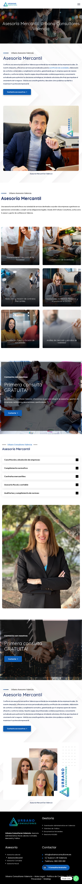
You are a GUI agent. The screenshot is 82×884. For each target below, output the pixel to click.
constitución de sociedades (59, 68)
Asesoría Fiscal (13, 863)
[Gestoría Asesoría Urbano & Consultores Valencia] (10, 4)
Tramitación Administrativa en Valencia (59, 825)
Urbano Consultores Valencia (19, 444)
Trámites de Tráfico (51, 828)
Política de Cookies (55, 876)
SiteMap (47, 879)
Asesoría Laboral (13, 854)
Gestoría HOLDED (50, 834)
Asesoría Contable (14, 860)
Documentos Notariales (53, 831)
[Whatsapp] (76, 878)
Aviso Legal (39, 876)
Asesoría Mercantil (15, 857)
